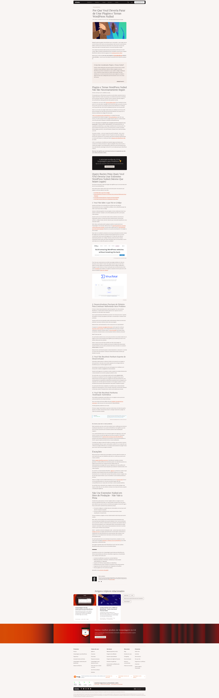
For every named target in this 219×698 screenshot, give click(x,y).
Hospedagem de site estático (137, 676)
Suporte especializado (112, 656)
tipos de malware (104, 270)
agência (112, 470)
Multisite (93, 672)
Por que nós (137, 659)
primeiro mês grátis (103, 570)
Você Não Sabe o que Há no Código (102, 192)
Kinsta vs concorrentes (127, 662)
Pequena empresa (95, 659)
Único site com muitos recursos (96, 666)
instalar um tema (96, 531)
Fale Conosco (138, 656)
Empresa (93, 654)
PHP (132, 595)
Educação (93, 656)
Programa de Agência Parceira (113, 659)
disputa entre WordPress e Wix (118, 138)
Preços (75, 651)
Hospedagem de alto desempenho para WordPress (84, 608)
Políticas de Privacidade (105, 684)
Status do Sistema (77, 665)
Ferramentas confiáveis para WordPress (113, 664)
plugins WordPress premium (101, 460)
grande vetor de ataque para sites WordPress (113, 436)
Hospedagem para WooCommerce (95, 662)
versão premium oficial (117, 53)
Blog (125, 651)
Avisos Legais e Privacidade (138, 667)
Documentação (127, 659)
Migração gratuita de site (112, 651)
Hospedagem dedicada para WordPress (79, 662)
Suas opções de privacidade (117, 684)
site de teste (120, 479)
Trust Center (96, 684)
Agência (93, 651)
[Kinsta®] (77, 2)
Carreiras (137, 654)
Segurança (75, 656)
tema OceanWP (113, 330)
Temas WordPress (96, 7)
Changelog (126, 656)
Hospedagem (127, 601)
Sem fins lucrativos (95, 669)
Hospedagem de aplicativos (109, 676)
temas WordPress (118, 55)
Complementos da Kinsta (79, 659)
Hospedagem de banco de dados (123, 676)
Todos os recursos (128, 665)
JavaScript (126, 595)
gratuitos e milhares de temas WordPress (112, 540)
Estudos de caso (128, 654)
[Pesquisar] (128, 2)
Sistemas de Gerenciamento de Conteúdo (133, 598)
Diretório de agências (111, 661)
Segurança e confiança (140, 661)
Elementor (110, 327)
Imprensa (137, 664)
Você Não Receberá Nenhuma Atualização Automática (106, 199)
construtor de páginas (103, 327)
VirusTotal (97, 268)
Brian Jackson (95, 19)
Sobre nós (137, 651)
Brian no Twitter (112, 579)
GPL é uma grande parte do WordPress (101, 115)
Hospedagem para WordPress (80, 654)
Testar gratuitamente (139, 2)
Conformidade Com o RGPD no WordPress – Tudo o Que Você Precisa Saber (108, 609)
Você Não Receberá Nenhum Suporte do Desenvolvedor (106, 197)
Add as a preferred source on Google (116, 19)
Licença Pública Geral (110, 102)
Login (132, 2)
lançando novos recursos (97, 328)
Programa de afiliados (111, 654)
